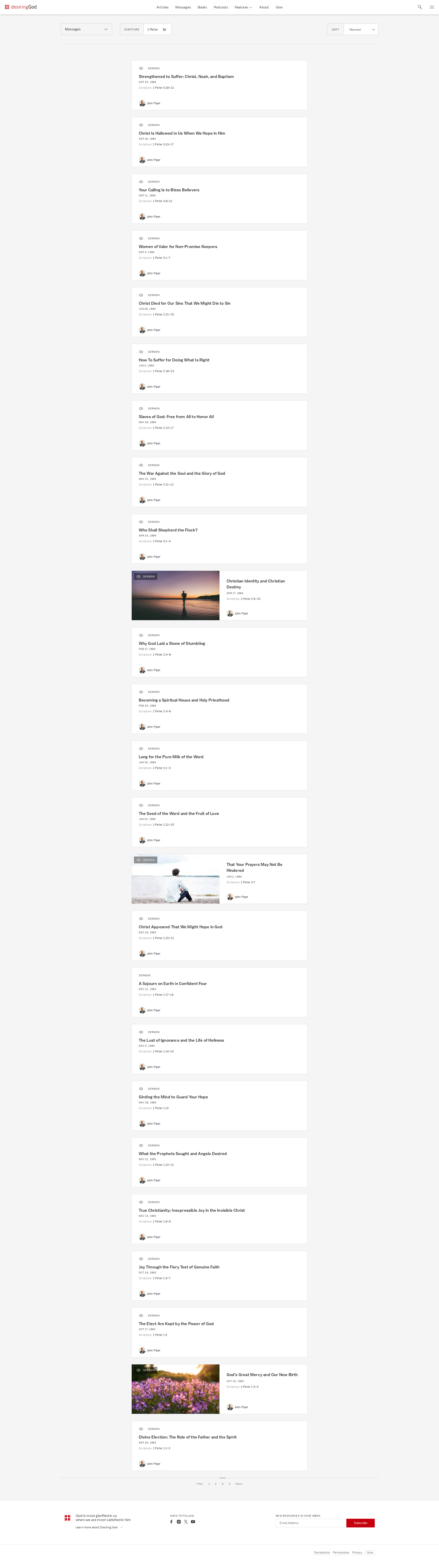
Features (241, 7)
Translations (322, 1552)
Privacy (357, 1552)
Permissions (341, 1552)
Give (279, 7)
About (264, 7)
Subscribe (360, 1523)
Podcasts (221, 7)
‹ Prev (199, 1484)
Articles (163, 7)
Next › (239, 1484)
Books (202, 7)
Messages (183, 7)
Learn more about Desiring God (97, 1527)
